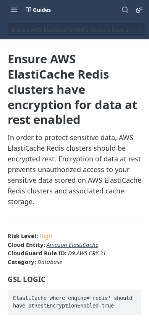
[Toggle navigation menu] (14, 9)
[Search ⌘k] (125, 9)
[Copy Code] (132, 295)
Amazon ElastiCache (72, 244)
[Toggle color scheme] (139, 9)
